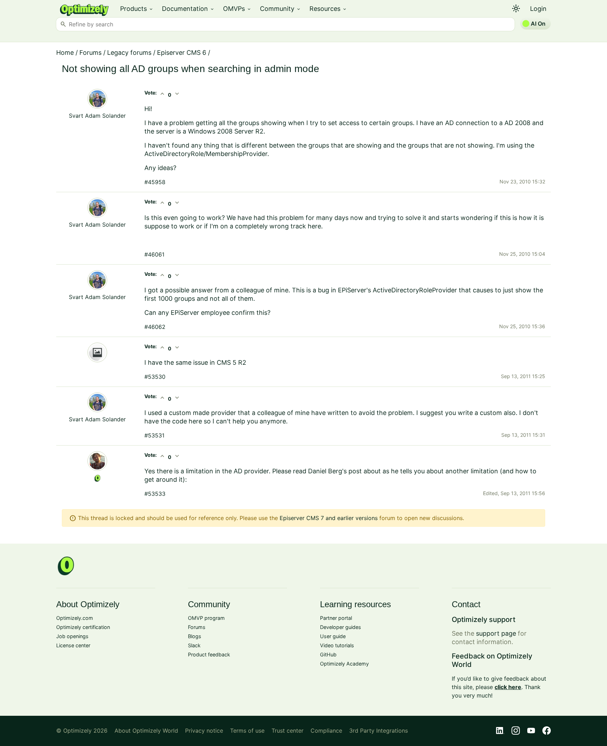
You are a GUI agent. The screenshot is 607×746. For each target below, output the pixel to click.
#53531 (154, 435)
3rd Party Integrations (378, 730)
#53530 (154, 376)
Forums (90, 52)
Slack (194, 645)
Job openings (72, 636)
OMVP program (206, 618)
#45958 (154, 182)
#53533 (154, 493)
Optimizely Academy (344, 664)
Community (280, 8)
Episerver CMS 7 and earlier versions (329, 517)
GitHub (328, 654)
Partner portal (336, 618)
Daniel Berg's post (335, 471)
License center (73, 645)
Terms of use (247, 730)
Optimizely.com (74, 618)
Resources (328, 8)
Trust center (288, 730)
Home (65, 52)
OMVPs (237, 8)
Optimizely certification (83, 627)
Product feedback (209, 654)
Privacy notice (204, 730)
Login (538, 8)
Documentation (188, 8)
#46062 (154, 326)
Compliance (326, 730)
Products (137, 8)
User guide (333, 636)
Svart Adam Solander (97, 115)
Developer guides (340, 627)
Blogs (194, 636)
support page (496, 633)
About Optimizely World (146, 730)
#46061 (154, 254)
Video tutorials (337, 645)
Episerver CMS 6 (181, 52)
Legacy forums (129, 52)
